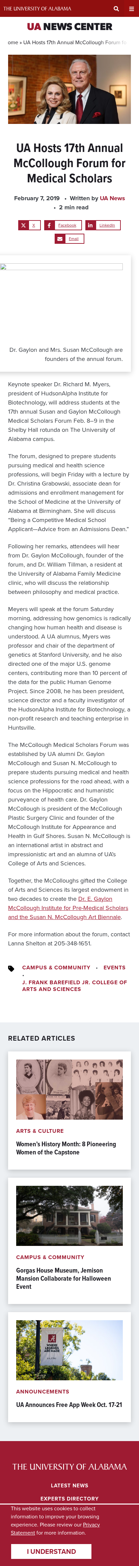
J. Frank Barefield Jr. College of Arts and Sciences (74, 985)
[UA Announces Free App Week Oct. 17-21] (69, 1367)
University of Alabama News (70, 1467)
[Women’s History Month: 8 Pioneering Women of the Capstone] (69, 1110)
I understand (51, 1551)
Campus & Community (56, 967)
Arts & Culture (40, 1131)
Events (115, 967)
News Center (69, 27)
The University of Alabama (37, 8)
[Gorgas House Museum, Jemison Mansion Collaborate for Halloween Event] (69, 1241)
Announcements (43, 1391)
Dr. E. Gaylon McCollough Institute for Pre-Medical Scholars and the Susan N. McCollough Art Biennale (68, 907)
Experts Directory (69, 1499)
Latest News (69, 1485)
